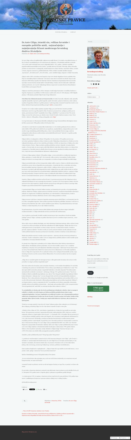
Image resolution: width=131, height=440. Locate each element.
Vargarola (92, 229)
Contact (73, 32)
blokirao (100, 289)
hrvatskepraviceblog (44, 53)
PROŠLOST (92, 202)
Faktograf (92, 136)
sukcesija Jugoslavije (94, 219)
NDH (90, 185)
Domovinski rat (93, 127)
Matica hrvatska (93, 180)
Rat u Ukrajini (93, 206)
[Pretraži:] (98, 41)
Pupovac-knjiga (93, 204)
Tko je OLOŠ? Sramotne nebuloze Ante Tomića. (36, 411)
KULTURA (92, 170)
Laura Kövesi (93, 172)
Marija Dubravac (93, 176)
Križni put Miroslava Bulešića (97, 168)
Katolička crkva (93, 157)
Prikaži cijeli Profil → (93, 88)
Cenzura (91, 119)
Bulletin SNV (93, 117)
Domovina (54, 400)
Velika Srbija (92, 233)
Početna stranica (61, 32)
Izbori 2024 (92, 153)
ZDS (90, 240)
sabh (51, 105)
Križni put (92, 166)
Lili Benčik (47, 402)
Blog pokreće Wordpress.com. (29, 432)
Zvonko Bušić (93, 242)
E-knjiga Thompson (94, 134)
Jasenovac (92, 155)
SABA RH (91, 208)
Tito (90, 223)
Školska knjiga (93, 244)
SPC (90, 216)
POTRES (91, 197)
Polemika (91, 191)
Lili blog (89, 297)
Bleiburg (91, 113)
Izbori (91, 151)
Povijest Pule (92, 199)
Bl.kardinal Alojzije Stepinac (97, 112)
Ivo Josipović (92, 149)
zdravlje (91, 238)
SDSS (90, 212)
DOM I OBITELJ (93, 123)
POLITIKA (92, 195)
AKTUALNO (92, 106)
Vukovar (91, 236)
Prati (90, 273)
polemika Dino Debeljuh (95, 193)
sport (90, 217)
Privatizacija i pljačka (95, 200)
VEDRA (91, 231)
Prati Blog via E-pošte (93, 255)
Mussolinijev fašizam (95, 182)
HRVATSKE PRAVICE (65, 19)
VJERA (91, 235)
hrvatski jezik (93, 140)
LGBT (90, 174)
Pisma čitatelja (93, 189)
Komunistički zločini (94, 161)
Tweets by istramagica (93, 306)
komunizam (92, 163)
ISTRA (59, 400)
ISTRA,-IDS (92, 147)
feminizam (92, 138)
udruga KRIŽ (92, 225)
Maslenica (92, 178)
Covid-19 (91, 121)
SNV (90, 214)
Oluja (90, 187)
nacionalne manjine (94, 183)
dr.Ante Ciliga (72, 400)
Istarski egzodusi (94, 142)
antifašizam (92, 108)
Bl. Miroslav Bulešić (94, 110)
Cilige (54, 117)
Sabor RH (92, 210)
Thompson (92, 221)
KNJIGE (91, 159)
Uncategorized (93, 227)
